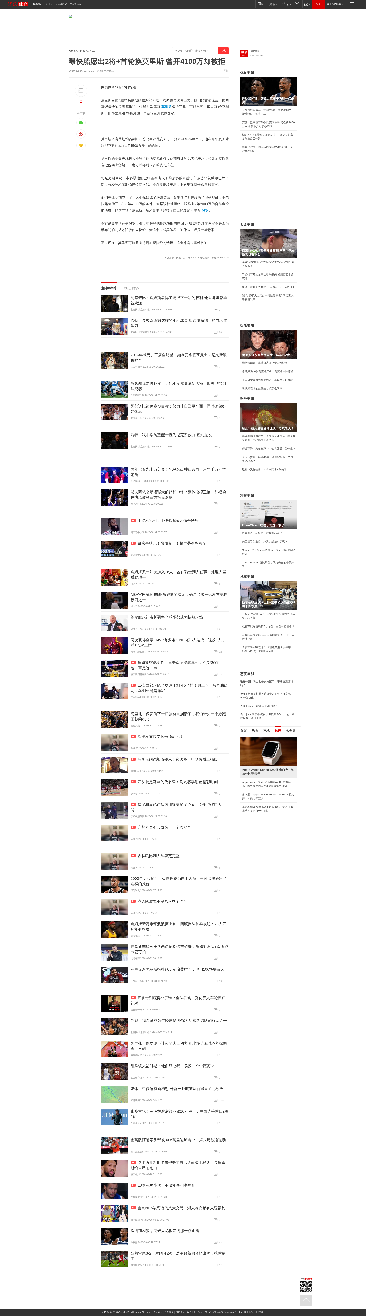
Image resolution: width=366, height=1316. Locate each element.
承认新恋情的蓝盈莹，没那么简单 (262, 388)
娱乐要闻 (247, 325)
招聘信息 (180, 1312)
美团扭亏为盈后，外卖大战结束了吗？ (264, 541)
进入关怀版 (75, 4)
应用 (47, 4)
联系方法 (168, 1312)
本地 (266, 730)
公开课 (290, 730)
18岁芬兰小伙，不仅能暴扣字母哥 (166, 1185)
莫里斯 (166, 107)
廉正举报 (248, 1312)
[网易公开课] (272, 4)
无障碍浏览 (61, 4)
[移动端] (260, 4)
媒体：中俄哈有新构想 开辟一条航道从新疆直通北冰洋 (177, 1089)
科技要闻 (247, 496)
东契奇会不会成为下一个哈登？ (164, 827)
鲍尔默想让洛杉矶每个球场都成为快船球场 (167, 617)
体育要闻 (247, 73)
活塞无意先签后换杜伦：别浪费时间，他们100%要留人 (177, 969)
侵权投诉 (259, 1312)
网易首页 (37, 4)
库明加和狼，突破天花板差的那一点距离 (165, 1231)
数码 (278, 730)
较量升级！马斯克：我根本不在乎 (262, 532)
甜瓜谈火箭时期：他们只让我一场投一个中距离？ (172, 1066)
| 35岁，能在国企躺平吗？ (259, 705)
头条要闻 (247, 225)
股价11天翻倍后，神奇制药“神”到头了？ (265, 469)
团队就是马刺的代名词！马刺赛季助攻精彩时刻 (178, 782)
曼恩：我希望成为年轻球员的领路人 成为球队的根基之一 (179, 1020)
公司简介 (157, 1312)
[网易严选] (286, 4)
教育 (255, 730)
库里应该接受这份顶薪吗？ (160, 736)
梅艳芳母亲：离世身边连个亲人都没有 (264, 362)
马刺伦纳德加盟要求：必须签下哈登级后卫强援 (178, 759)
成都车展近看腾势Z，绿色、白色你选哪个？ (268, 626)
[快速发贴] (81, 91)
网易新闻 (255, 51)
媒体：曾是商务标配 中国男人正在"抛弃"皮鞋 (268, 286)
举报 (226, 70)
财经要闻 (247, 399)
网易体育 (84, 50)
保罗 (205, 210)
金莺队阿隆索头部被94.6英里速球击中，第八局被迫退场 (178, 1140)
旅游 (244, 730)
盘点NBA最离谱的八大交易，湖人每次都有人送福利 (181, 1208)
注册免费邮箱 (334, 4)
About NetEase (143, 1312)
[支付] (297, 4)
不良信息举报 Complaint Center (225, 1312)
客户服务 (191, 1312)
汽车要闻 (247, 577)
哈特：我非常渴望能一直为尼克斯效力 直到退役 (171, 435)
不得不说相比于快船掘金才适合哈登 (168, 520)
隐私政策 (202, 1312)
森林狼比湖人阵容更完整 (159, 856)
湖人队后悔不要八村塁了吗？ (162, 901)
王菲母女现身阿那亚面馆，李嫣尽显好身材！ (268, 379)
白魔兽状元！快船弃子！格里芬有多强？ (172, 543)
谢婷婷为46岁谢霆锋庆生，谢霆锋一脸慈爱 (267, 371)
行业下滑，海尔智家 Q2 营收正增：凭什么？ (268, 448)
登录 (318, 4)
